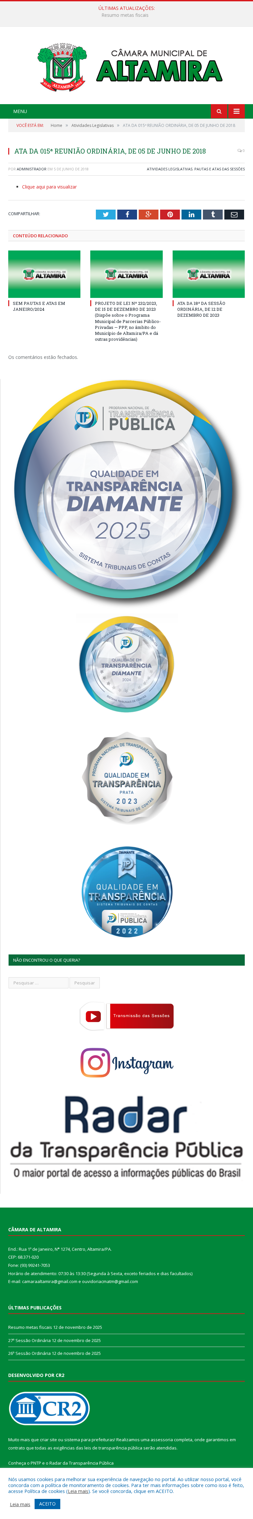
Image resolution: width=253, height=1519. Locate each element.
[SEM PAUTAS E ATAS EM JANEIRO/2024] (44, 274)
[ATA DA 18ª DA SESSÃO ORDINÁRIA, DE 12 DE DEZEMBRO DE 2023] (209, 274)
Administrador (31, 168)
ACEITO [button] (47, 1504)
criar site (48, 1440)
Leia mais (78, 1491)
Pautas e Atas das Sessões (219, 168)
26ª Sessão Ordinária (29, 1353)
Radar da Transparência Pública (81, 1463)
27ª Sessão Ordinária (125, 15)
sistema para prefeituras (89, 1440)
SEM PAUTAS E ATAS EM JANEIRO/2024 (39, 306)
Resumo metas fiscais (30, 1327)
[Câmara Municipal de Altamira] (126, 66)
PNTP (36, 1463)
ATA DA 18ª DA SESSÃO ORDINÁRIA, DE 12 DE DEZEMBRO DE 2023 (201, 309)
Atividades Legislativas (169, 168)
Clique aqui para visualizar (49, 187)
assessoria (162, 1440)
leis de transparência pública (113, 1448)
